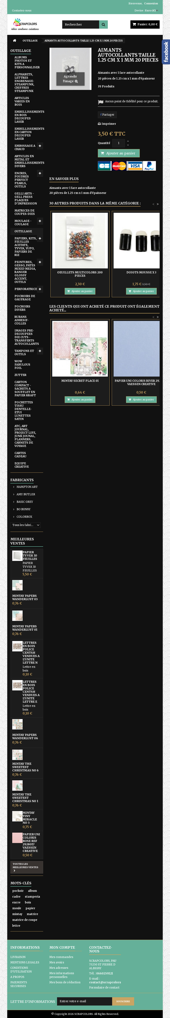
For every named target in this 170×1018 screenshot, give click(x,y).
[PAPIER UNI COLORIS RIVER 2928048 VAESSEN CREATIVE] (141, 349)
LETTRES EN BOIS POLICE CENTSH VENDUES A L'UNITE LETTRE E (31, 692)
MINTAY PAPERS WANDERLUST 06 (25, 736)
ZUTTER (20, 375)
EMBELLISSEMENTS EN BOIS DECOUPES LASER (29, 117)
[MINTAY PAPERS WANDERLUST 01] (17, 616)
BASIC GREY (24, 502)
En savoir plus (64, 179)
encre (16, 902)
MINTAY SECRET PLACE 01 (80, 381)
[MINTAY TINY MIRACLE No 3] (17, 816)
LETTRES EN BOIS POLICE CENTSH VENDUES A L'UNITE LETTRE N (31, 652)
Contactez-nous (22, 10)
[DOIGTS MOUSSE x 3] (141, 240)
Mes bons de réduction (64, 982)
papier (30, 908)
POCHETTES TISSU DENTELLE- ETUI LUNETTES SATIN (24, 411)
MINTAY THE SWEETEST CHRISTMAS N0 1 (25, 798)
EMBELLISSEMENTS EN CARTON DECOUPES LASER (29, 134)
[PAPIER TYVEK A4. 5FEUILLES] (17, 556)
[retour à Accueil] (14, 40)
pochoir (18, 891)
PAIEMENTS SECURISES (18, 984)
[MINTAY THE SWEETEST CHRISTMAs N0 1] (17, 785)
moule (16, 908)
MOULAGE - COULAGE (23, 222)
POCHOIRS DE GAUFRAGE (25, 297)
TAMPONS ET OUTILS (24, 352)
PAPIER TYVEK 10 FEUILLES (30, 555)
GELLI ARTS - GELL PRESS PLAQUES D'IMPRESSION (26, 198)
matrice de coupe (24, 920)
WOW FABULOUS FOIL (22, 365)
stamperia (32, 896)
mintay (17, 914)
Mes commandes (61, 957)
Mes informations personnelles (61, 975)
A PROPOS (17, 977)
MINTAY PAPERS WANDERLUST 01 (24, 627)
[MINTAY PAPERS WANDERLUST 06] (17, 724)
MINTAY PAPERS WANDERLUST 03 (25, 597)
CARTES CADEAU (20, 454)
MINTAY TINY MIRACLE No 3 (30, 818)
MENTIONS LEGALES (24, 962)
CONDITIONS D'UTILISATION (21, 969)
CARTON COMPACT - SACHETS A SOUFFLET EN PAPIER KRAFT (25, 388)
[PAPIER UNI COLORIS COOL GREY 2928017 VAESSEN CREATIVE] (17, 838)
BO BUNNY (23, 509)
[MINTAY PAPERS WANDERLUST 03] (17, 585)
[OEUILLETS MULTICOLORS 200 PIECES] (80, 240)
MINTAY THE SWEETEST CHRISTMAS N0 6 (25, 767)
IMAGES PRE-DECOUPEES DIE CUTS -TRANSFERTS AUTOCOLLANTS (27, 337)
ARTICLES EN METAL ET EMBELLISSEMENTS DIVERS (29, 161)
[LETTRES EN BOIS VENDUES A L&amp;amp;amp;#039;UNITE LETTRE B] (17, 685)
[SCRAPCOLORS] (33, 24)
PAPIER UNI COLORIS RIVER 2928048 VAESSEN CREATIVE (141, 382)
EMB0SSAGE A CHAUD (25, 147)
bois (28, 902)
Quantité (104, 143)
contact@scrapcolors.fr (106, 982)
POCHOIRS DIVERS (22, 308)
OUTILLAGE (23, 231)
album (32, 891)
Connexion (151, 3)
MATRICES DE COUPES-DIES (25, 212)
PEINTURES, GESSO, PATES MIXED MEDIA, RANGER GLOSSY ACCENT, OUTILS (25, 272)
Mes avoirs (56, 962)
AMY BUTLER (25, 494)
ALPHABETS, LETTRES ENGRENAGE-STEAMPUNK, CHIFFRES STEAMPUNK (24, 83)
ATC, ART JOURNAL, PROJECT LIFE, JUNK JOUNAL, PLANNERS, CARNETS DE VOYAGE (25, 436)
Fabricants (22, 480)
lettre (16, 925)
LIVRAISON (18, 957)
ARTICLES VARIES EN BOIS (22, 101)
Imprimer (109, 124)
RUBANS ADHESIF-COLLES (22, 320)
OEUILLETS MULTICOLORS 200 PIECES (80, 274)
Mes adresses (58, 968)
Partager (108, 114)
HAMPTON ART (27, 487)
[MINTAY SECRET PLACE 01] (80, 349)
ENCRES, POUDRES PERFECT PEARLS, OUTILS (22, 179)
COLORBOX (24, 517)
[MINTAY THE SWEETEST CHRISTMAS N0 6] (17, 755)
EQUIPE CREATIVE (22, 465)
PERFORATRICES (27, 289)
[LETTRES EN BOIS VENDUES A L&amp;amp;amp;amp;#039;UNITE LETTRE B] (17, 646)
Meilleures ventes (22, 541)
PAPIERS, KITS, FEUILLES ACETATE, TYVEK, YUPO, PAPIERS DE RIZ (26, 247)
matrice (32, 914)
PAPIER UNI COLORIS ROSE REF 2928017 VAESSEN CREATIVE (31, 842)
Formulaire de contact (104, 987)
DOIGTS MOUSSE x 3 (141, 272)
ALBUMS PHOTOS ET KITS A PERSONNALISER (27, 62)
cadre (16, 896)
